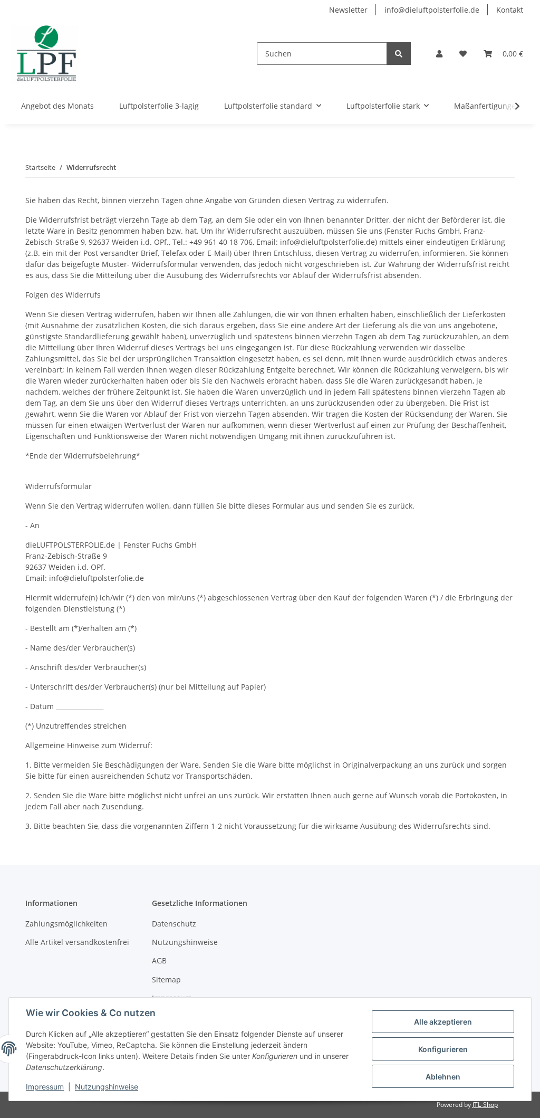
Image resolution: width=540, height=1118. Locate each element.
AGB (159, 960)
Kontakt (509, 10)
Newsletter (348, 10)
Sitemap (166, 979)
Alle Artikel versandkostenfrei (77, 942)
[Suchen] (399, 53)
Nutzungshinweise (106, 1086)
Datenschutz (174, 924)
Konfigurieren (443, 1049)
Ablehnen (443, 1076)
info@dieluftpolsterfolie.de (431, 10)
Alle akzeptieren (443, 1021)
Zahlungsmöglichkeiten (66, 924)
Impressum (45, 1086)
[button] (439, 53)
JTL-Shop (485, 1104)
